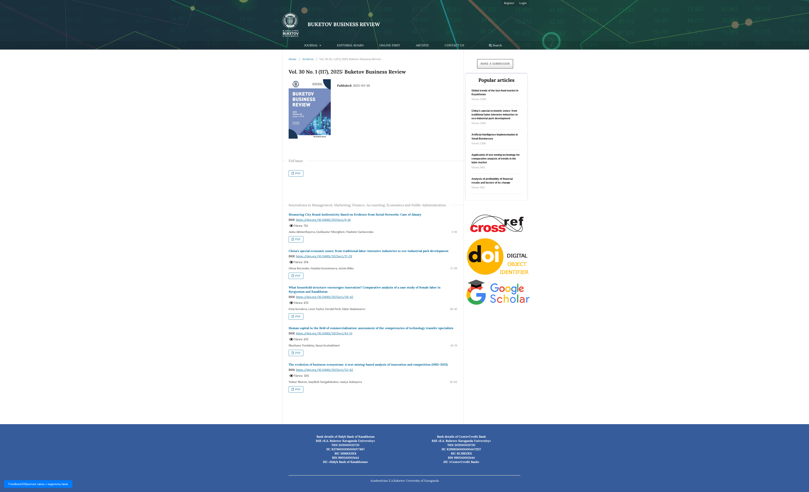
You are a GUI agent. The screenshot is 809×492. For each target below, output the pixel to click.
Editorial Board (350, 45)
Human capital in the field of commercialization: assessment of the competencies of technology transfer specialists (371, 328)
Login (523, 3)
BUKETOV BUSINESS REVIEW (344, 24)
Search (497, 45)
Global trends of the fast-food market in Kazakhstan (494, 92)
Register (509, 3)
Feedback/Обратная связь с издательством (38, 484)
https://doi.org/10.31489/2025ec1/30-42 (324, 297)
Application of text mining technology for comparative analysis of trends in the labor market (495, 158)
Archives (307, 59)
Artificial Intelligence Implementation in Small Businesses (494, 136)
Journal (311, 45)
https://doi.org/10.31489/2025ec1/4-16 (323, 220)
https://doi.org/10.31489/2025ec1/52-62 (324, 370)
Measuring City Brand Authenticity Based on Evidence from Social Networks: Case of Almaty (355, 214)
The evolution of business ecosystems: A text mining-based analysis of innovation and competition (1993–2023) (368, 364)
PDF (297, 173)
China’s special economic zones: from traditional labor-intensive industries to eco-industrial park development (369, 251)
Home (292, 59)
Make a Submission (495, 63)
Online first (389, 45)
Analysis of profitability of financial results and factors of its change (492, 180)
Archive (422, 45)
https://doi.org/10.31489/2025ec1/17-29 (324, 256)
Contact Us (454, 45)
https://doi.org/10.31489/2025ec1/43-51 (324, 333)
